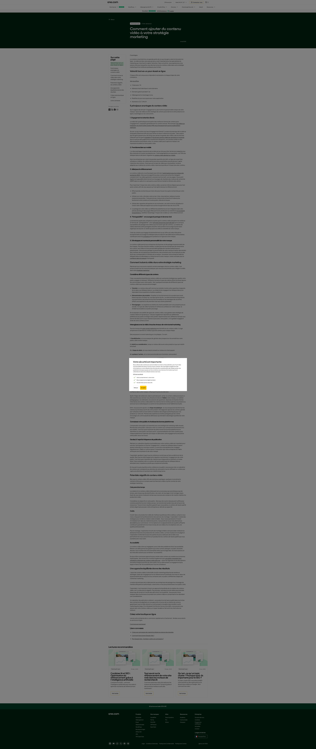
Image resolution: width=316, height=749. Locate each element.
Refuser (136, 387)
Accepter (143, 387)
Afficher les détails (138, 374)
